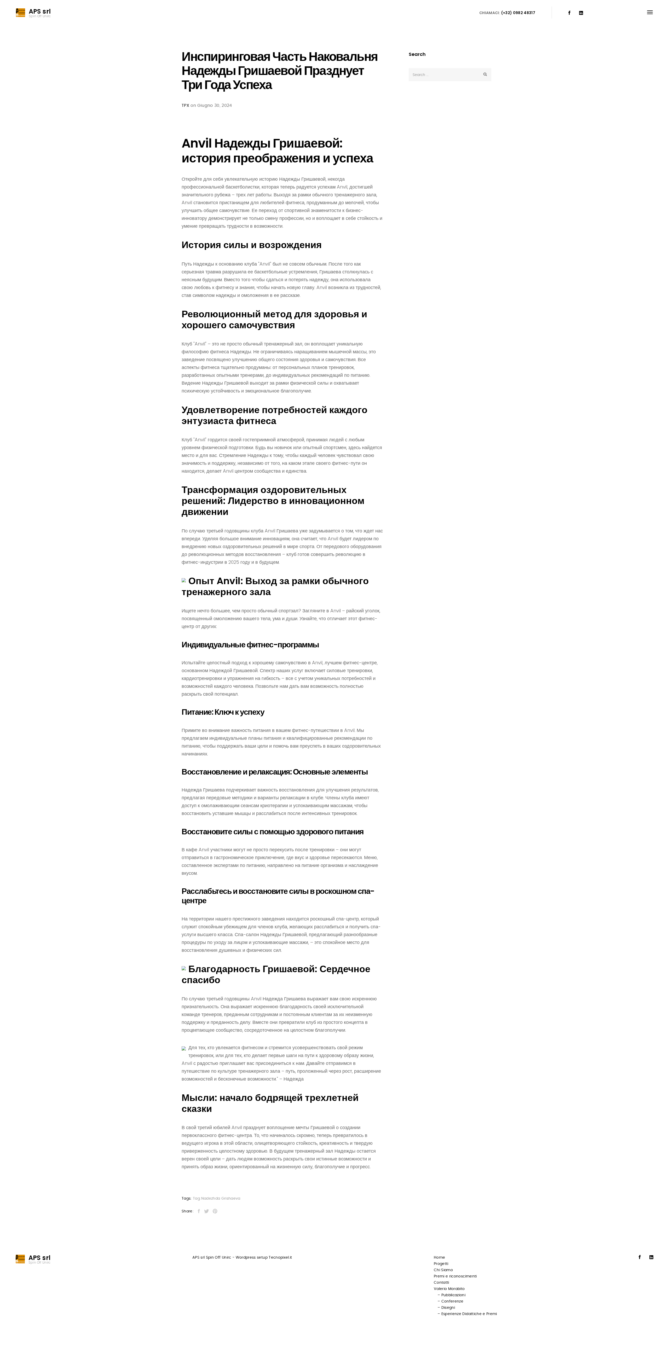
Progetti (441, 1264)
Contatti (441, 1282)
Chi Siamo (443, 1270)
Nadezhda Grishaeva (220, 1198)
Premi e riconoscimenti (455, 1276)
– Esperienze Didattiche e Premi (467, 1314)
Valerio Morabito (449, 1289)
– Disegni (446, 1308)
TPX (185, 105)
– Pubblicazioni (451, 1295)
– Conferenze (450, 1301)
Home (439, 1257)
